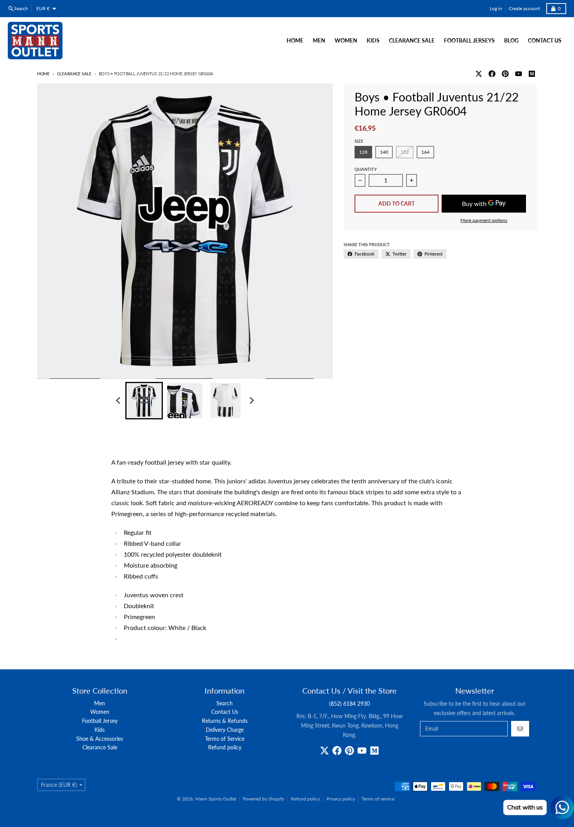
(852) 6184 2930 (349, 703)
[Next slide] (251, 400)
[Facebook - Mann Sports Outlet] (492, 74)
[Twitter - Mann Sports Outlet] (479, 74)
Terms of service (378, 799)
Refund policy (305, 799)
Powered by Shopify (263, 799)
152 (405, 152)
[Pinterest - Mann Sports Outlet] (505, 74)
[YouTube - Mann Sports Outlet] (518, 74)
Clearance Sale (74, 73)
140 (384, 152)
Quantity (366, 169)
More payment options (483, 220)
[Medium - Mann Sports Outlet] (532, 74)
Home (43, 73)
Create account (524, 8)
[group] (144, 400)
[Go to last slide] (118, 400)
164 (425, 152)
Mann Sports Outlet (215, 799)
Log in (496, 8)
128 (363, 152)
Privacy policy (340, 799)
